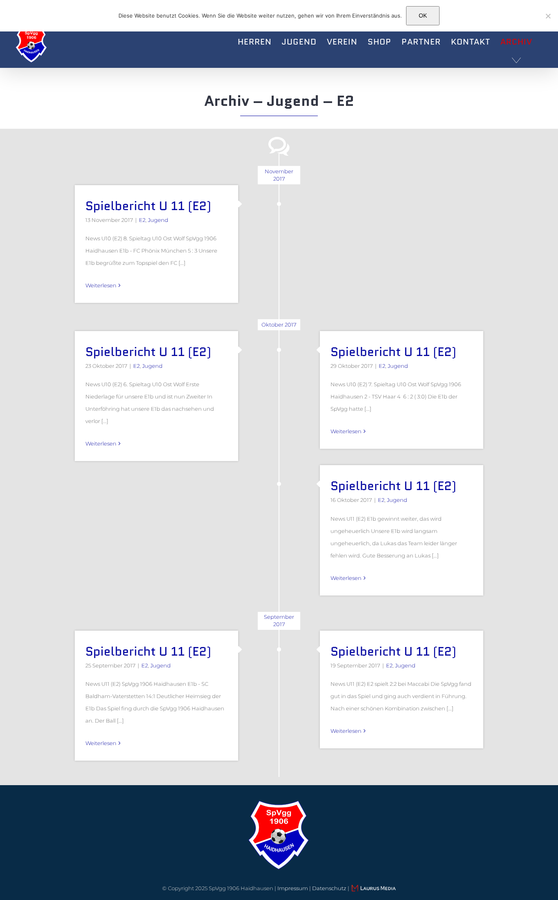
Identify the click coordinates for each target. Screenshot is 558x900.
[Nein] (548, 16)
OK (423, 15)
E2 (142, 220)
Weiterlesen (100, 285)
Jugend (158, 220)
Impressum (292, 888)
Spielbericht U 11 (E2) (148, 206)
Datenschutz (329, 888)
